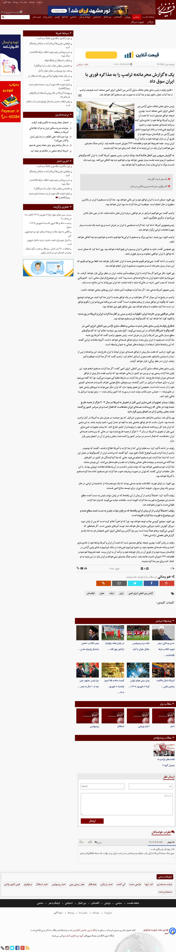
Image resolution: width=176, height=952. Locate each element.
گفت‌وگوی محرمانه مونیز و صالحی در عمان (148, 186)
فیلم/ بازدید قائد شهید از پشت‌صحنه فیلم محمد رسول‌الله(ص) (49, 87)
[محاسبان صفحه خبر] (10, 75)
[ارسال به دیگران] (81, 569)
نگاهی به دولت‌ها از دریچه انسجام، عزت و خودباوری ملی (48, 234)
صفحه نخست (132, 903)
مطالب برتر (165, 704)
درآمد (111, 593)
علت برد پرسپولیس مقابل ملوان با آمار (54, 71)
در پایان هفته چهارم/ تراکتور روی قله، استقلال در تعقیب (49, 78)
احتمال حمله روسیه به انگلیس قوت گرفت (50, 122)
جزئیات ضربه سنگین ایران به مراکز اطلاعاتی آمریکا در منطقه (48, 130)
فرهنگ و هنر (54, 903)
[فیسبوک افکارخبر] (17, 948)
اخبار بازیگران (106, 884)
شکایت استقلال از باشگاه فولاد (57, 61)
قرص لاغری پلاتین (12, 884)
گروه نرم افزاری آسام (74, 936)
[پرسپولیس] (87, 715)
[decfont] (142, 568)
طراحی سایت (135, 884)
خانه (86, 64)
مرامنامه (32, 2)
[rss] (27, 948)
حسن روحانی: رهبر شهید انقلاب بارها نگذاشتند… (166, 649)
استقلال (120, 726)
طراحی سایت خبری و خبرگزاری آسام (155, 931)
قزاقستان (91, 593)
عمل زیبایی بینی (76, 884)
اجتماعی (68, 903)
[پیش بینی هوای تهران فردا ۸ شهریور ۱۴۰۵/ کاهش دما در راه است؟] (138, 670)
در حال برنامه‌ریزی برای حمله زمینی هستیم (48, 145)
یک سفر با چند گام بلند (157, 179)
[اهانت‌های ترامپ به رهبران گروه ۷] (164, 749)
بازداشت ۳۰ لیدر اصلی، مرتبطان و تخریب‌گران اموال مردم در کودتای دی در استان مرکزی (49, 251)
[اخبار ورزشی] (138, 715)
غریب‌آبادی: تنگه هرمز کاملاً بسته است (53, 38)
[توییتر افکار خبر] (12, 948)
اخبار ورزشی (143, 726)
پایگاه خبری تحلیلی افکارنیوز (84, 930)
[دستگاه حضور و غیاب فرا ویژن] (48, 276)
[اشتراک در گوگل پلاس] (167, 583)
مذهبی (40, 903)
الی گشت (121, 884)
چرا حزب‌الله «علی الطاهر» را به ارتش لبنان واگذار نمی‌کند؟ (49, 139)
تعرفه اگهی (7, 2)
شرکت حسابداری (164, 884)
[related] (79, 95)
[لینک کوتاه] (78, 569)
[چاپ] (85, 569)
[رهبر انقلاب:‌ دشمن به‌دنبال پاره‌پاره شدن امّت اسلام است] (87, 632)
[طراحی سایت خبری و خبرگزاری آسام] (172, 932)
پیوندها (15, 2)
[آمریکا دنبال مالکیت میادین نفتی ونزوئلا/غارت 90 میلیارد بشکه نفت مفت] (163, 670)
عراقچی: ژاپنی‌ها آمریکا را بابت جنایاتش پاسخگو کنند (50, 45)
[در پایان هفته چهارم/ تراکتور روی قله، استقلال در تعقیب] (113, 632)
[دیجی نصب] (10, 121)
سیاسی (79, 64)
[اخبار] (163, 715)
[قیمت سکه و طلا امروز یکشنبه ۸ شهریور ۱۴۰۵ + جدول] (113, 670)
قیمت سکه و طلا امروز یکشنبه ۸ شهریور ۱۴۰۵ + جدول (50, 225)
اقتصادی (95, 903)
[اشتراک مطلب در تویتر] (135, 583)
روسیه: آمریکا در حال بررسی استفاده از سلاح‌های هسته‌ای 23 (49, 95)
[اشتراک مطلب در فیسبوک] (151, 583)
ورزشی (107, 903)
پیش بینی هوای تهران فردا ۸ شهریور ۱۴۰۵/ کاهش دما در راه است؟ (48, 217)
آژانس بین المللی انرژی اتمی (141, 593)
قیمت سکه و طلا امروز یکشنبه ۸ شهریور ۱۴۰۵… (114, 687)
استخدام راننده (165, 892)
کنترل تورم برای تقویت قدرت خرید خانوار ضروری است (49, 242)
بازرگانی (150, 22)
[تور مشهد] (88, 15)
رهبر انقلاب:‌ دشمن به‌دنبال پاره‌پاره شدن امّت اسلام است (48, 104)
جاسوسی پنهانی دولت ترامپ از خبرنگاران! (52, 66)
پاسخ (99, 842)
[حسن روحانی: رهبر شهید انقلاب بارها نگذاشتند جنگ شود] (163, 632)
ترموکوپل (28, 884)
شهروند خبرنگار (137, 22)
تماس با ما (23, 2)
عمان (102, 593)
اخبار (172, 726)
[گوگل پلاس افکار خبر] (22, 948)
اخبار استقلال (42, 884)
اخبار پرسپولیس (59, 884)
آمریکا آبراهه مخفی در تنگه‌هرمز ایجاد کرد (49, 151)
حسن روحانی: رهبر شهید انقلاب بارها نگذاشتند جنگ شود (50, 54)
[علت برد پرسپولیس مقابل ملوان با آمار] (138, 632)
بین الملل (82, 903)
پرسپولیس (94, 726)
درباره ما (40, 2)
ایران (121, 593)
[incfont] (147, 568)
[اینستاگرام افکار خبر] (7, 948)
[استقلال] (113, 715)
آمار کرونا (149, 884)
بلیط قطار (92, 884)
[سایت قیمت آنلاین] (125, 54)
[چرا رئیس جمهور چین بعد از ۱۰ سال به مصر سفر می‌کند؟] (87, 670)
